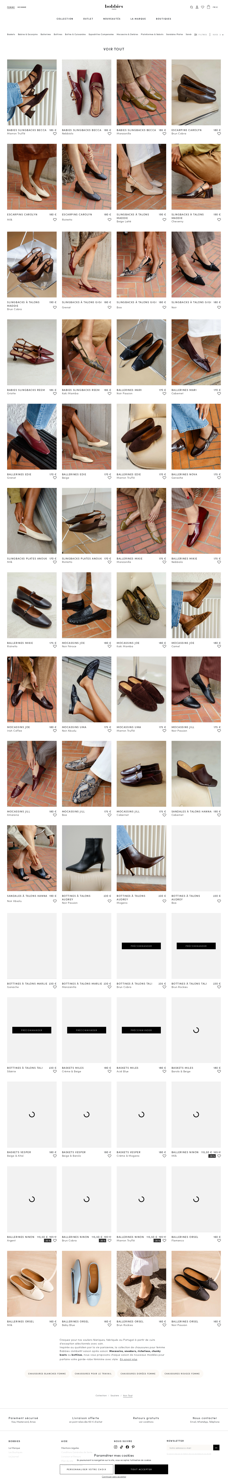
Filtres (203, 34)
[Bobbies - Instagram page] (115, 1447)
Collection (65, 18)
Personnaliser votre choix (87, 1469)
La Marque (14, 1447)
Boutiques (163, 18)
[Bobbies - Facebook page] (127, 1447)
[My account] (197, 7)
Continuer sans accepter (114, 1476)
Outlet (88, 18)
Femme (11, 7)
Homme (22, 7)
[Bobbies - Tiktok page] (121, 1447)
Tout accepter (141, 1469)
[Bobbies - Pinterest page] (133, 1447)
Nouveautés (112, 18)
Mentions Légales (70, 1447)
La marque (138, 18)
